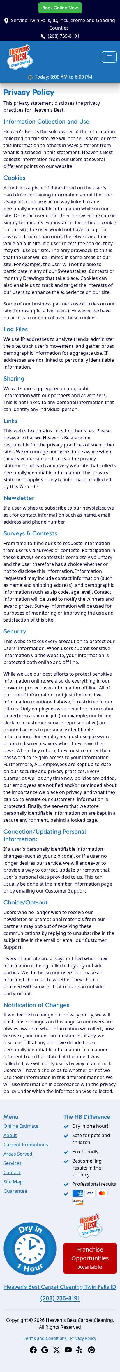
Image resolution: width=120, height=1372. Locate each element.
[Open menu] (109, 57)
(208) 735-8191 (64, 36)
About (10, 1135)
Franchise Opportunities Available (90, 1258)
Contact (12, 1172)
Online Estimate (20, 1126)
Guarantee (15, 1191)
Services (12, 1163)
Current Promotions (25, 1144)
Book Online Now (60, 7)
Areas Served (17, 1154)
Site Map (13, 1182)
